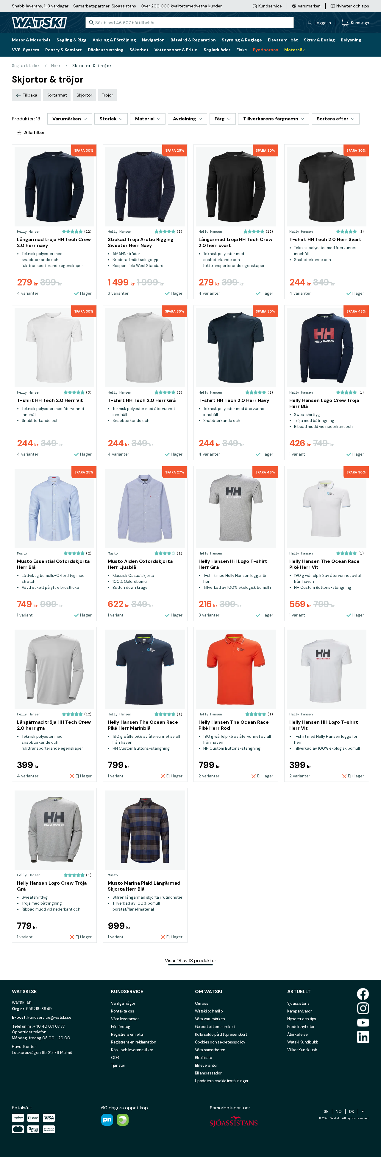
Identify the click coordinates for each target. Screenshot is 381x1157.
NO (339, 1111)
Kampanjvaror (299, 1011)
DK (351, 1111)
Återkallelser (298, 1034)
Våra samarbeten (210, 1049)
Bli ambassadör (208, 1073)
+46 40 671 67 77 (49, 1026)
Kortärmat (57, 95)
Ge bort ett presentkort (215, 1026)
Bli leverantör (206, 1065)
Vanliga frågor (123, 1003)
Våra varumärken (210, 1018)
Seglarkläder (26, 65)
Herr (55, 65)
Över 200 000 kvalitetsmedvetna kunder (181, 6)
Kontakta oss (122, 1011)
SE (326, 1111)
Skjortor (84, 95)
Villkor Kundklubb (302, 1049)
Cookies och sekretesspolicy (220, 1042)
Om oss (201, 1003)
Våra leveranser (125, 1018)
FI (363, 1111)
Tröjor (107, 95)
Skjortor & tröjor (91, 65)
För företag (120, 1026)
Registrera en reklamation (133, 1042)
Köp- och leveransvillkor (132, 1049)
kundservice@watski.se (49, 1017)
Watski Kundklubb (302, 1042)
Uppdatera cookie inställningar (222, 1080)
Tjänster (118, 1065)
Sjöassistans (124, 6)
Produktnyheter (301, 1026)
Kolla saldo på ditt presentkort (221, 1034)
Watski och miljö (209, 1011)
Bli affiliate (203, 1057)
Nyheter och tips (301, 1018)
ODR (115, 1057)
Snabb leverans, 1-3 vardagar (40, 6)
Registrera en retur (127, 1034)
